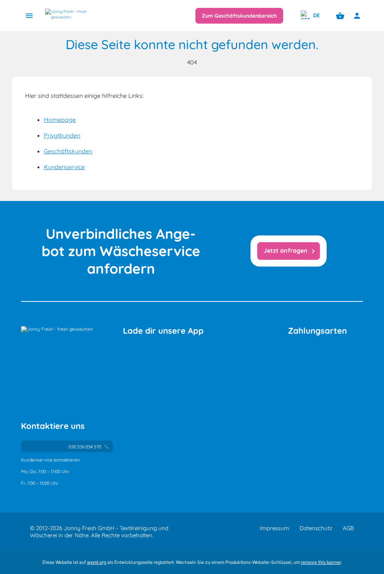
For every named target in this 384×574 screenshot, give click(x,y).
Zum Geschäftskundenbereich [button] (239, 15)
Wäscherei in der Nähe (59, 535)
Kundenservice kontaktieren (50, 460)
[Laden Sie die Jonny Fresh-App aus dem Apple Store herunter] (190, 348)
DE (316, 15)
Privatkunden (62, 135)
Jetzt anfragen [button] (290, 251)
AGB (348, 528)
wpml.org (96, 562)
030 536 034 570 (88, 447)
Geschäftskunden (68, 151)
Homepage (60, 119)
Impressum (274, 528)
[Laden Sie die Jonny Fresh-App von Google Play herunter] (185, 360)
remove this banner (321, 562)
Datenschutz (316, 528)
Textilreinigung (138, 528)
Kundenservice (64, 167)
